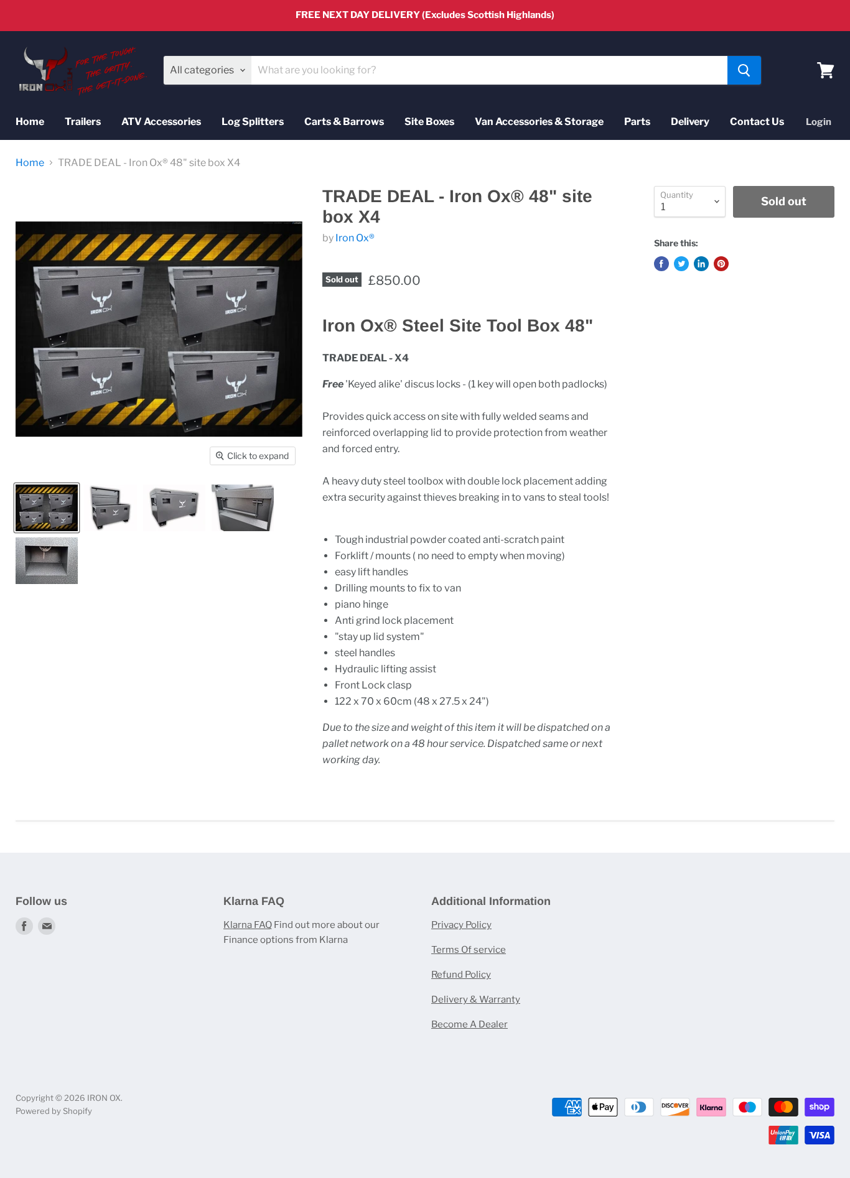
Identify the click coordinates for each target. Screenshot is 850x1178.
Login (818, 122)
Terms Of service (468, 949)
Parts (637, 122)
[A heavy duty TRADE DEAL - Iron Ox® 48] (110, 507)
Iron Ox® (355, 238)
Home (30, 122)
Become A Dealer (469, 1024)
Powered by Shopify (54, 1111)
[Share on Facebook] (661, 263)
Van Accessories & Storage (539, 122)
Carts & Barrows (344, 122)
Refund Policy (461, 974)
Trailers (83, 122)
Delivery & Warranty (475, 999)
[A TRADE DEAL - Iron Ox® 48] (174, 507)
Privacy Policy (461, 924)
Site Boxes (429, 122)
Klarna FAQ (247, 924)
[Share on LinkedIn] (701, 263)
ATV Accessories (161, 122)
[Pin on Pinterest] (721, 263)
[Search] (744, 70)
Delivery (690, 122)
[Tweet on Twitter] (681, 263)
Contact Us (757, 122)
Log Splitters (253, 122)
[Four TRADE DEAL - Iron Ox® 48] (46, 507)
